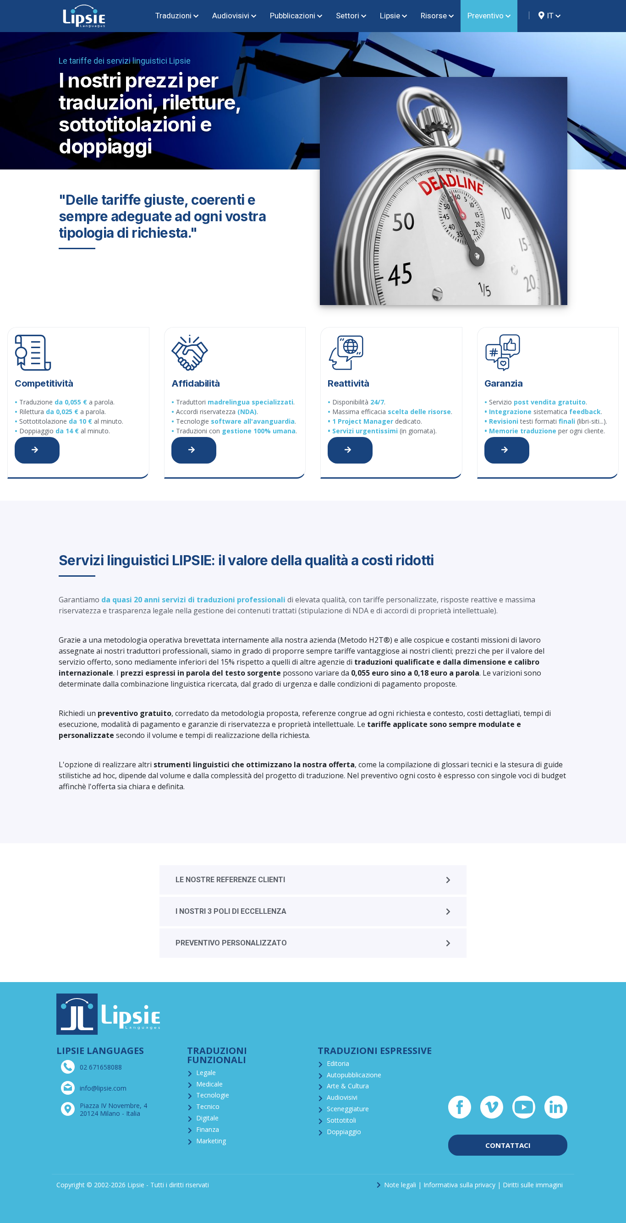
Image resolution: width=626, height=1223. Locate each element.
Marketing (211, 1140)
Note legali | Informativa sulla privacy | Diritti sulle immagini (473, 1184)
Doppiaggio (344, 1131)
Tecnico (208, 1106)
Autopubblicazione (354, 1074)
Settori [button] (347, 15)
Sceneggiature (348, 1108)
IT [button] (550, 15)
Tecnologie (212, 1095)
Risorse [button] (434, 15)
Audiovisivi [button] (230, 15)
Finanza (207, 1129)
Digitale (207, 1118)
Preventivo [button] (485, 15)
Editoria (338, 1063)
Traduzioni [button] (173, 15)
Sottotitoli (341, 1120)
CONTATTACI (508, 1145)
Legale (206, 1072)
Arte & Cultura (348, 1085)
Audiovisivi (342, 1097)
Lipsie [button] (390, 15)
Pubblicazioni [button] (292, 15)
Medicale (209, 1084)
